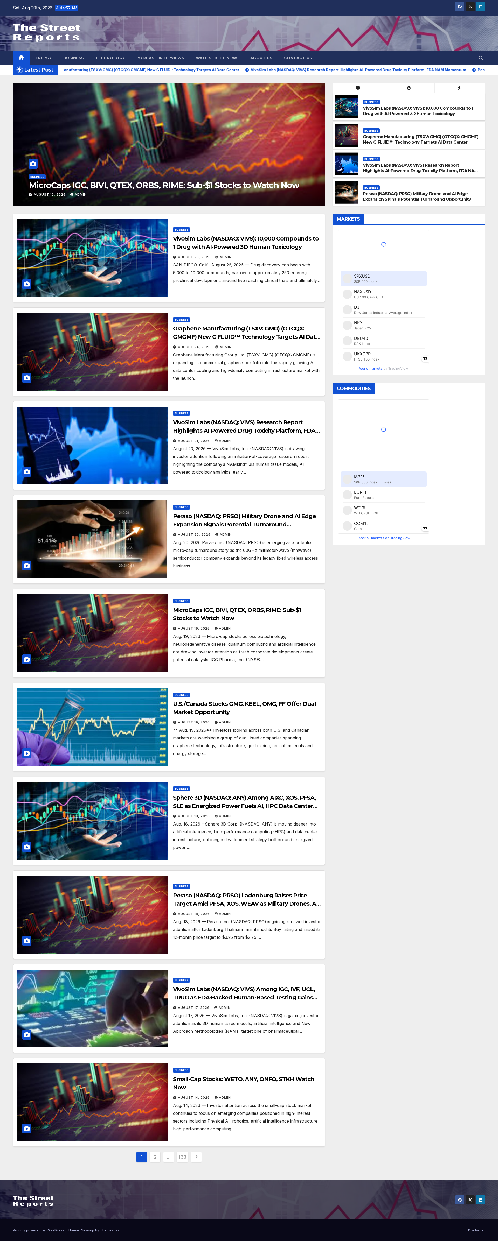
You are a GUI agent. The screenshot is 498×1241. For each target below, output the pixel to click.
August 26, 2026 (195, 257)
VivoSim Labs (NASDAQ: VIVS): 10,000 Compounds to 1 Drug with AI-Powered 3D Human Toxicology (418, 111)
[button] (481, 57)
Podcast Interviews (160, 57)
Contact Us (298, 57)
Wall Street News (217, 57)
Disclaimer (476, 1230)
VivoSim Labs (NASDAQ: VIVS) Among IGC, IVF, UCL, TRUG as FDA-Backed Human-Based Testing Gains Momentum (244, 997)
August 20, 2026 (195, 535)
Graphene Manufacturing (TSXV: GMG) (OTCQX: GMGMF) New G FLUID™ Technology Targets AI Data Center (420, 139)
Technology (110, 57)
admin (26, 194)
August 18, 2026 (194, 816)
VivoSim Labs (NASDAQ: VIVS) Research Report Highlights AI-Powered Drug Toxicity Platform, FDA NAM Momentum (420, 171)
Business (73, 57)
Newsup (87, 1230)
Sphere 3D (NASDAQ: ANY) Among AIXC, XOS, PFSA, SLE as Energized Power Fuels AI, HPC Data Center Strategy (244, 806)
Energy (44, 57)
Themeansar (110, 1230)
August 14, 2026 (194, 1097)
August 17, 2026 (194, 1008)
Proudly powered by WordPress (39, 1230)
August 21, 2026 (194, 441)
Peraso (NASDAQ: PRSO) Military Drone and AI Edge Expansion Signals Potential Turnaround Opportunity (417, 196)
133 (182, 1157)
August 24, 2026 (307, 194)
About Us (261, 57)
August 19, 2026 (194, 628)
